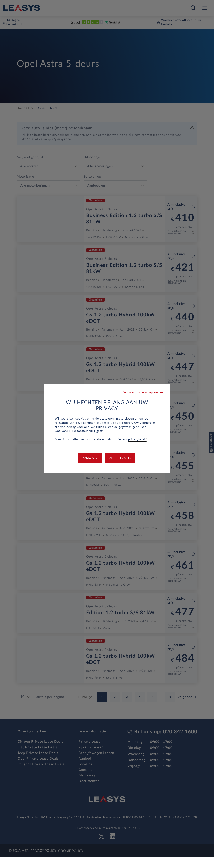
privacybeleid (137, 439)
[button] (142, 392)
